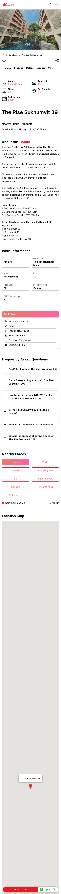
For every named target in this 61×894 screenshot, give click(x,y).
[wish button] (50, 5)
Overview (6, 68)
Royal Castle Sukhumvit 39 (16, 239)
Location (40, 68)
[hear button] (4, 60)
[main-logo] (8, 5)
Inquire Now (20, 889)
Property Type (40, 285)
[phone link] (54, 889)
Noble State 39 (10, 235)
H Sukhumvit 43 (10, 232)
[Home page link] (3, 55)
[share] (57, 60)
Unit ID (7, 258)
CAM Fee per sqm (12, 296)
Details (30, 68)
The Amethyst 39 (11, 228)
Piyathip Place (9, 225)
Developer (38, 258)
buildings (13, 55)
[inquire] (41, 889)
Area (6, 273)
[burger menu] (57, 4)
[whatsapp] (48, 889)
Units (51, 68)
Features (18, 68)
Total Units (8, 285)
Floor (35, 273)
